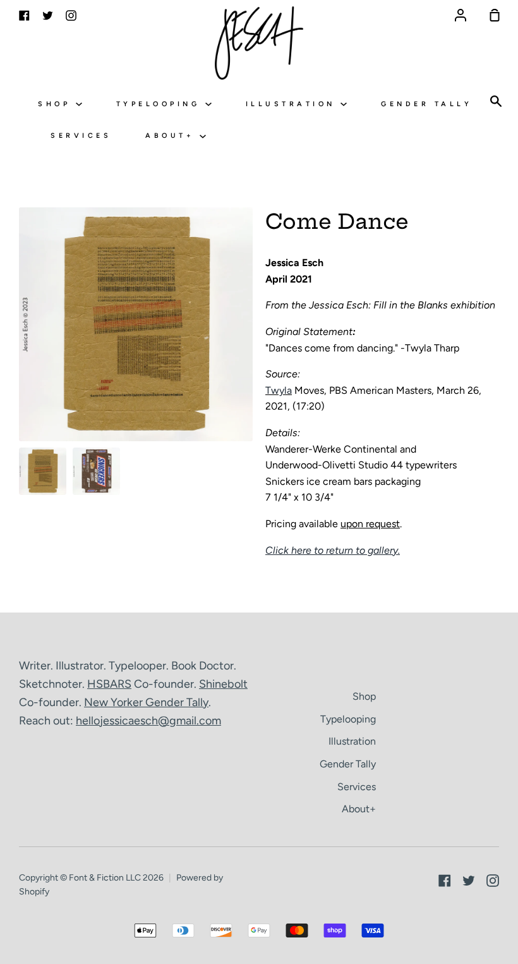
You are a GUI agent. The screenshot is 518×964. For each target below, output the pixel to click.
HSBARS (109, 684)
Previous (23, 363)
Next (249, 363)
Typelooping (160, 104)
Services (81, 135)
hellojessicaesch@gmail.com (148, 721)
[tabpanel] (136, 324)
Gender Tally (426, 104)
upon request (370, 524)
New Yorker (114, 702)
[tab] (42, 471)
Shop (57, 104)
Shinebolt (223, 684)
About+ (172, 135)
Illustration (293, 104)
